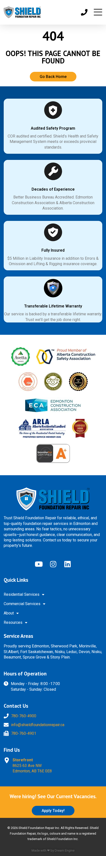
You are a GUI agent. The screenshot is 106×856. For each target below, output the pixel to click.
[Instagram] (53, 564)
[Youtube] (39, 564)
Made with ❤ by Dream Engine (53, 850)
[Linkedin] (67, 564)
